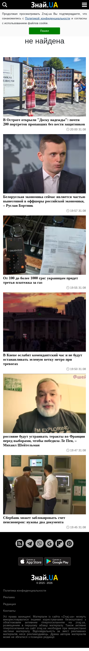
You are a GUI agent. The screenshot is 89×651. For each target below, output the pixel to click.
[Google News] (49, 543)
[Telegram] (29, 543)
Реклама (9, 597)
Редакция (9, 604)
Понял (44, 30)
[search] (4, 4)
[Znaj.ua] (44, 4)
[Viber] (39, 543)
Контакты (9, 610)
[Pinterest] (69, 543)
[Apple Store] (31, 561)
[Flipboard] (59, 543)
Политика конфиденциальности (24, 590)
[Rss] (20, 543)
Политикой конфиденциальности (47, 18)
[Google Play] (57, 561)
